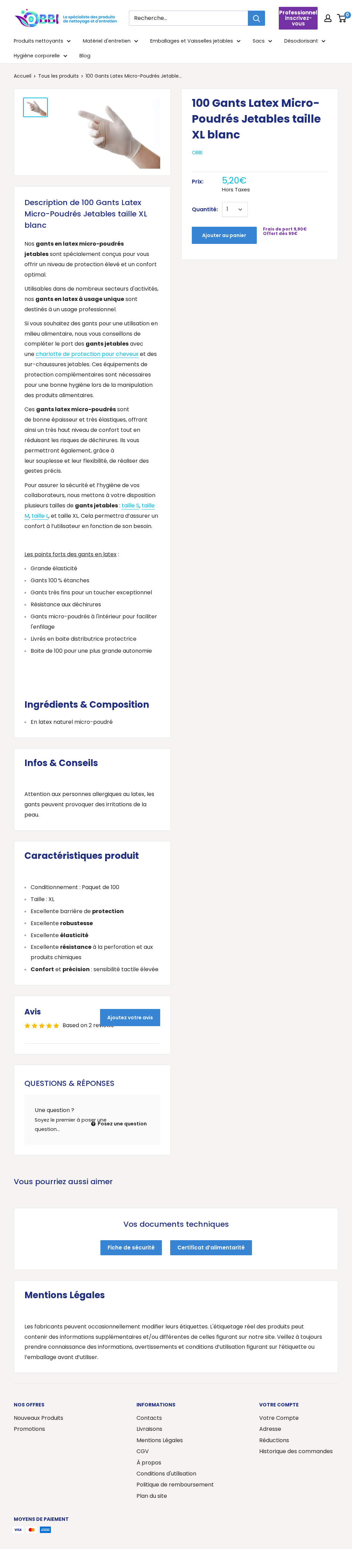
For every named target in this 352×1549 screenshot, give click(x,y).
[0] (342, 18)
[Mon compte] (327, 18)
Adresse (270, 1429)
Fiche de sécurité (131, 1247)
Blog (84, 55)
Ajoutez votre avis (130, 1017)
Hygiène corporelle (37, 55)
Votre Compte (279, 1418)
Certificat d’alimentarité (211, 1247)
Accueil (22, 75)
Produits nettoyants (38, 40)
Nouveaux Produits (38, 1418)
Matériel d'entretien (107, 40)
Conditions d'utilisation (166, 1474)
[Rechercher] (256, 18)
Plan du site (151, 1496)
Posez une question (122, 1123)
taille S (130, 505)
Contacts (149, 1418)
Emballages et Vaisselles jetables (191, 40)
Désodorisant (301, 40)
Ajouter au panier (224, 235)
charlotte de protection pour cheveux (87, 354)
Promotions (29, 1429)
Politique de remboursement (175, 1485)
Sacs (259, 40)
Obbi (197, 152)
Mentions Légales (159, 1440)
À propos (148, 1463)
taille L (40, 516)
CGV (142, 1451)
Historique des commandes (296, 1451)
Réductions (274, 1440)
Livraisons (149, 1429)
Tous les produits (58, 75)
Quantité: (205, 209)
